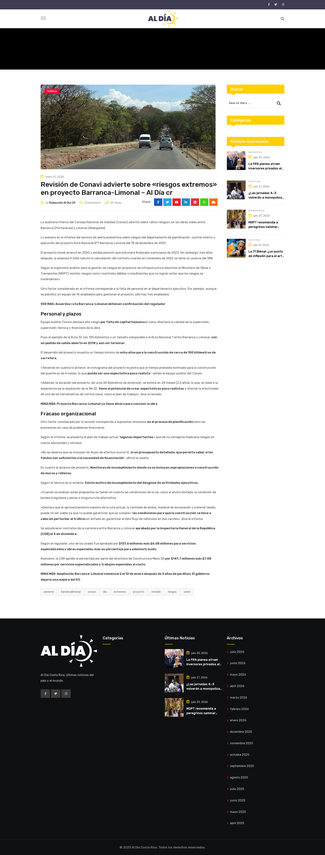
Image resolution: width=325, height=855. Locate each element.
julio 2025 (237, 789)
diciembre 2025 (241, 732)
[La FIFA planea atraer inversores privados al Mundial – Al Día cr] (236, 160)
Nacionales (256, 210)
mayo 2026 (238, 674)
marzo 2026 (238, 697)
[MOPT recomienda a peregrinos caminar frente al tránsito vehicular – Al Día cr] (236, 219)
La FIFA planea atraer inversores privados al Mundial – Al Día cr (265, 168)
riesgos (172, 591)
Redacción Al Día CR (62, 202)
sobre (187, 591)
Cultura (254, 240)
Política (254, 181)
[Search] (282, 19)
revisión (156, 591)
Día (105, 591)
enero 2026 (238, 720)
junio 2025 (237, 800)
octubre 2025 (239, 754)
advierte (49, 591)
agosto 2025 (239, 777)
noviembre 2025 (241, 743)
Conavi (92, 591)
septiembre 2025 (242, 766)
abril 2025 (237, 823)
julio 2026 (237, 652)
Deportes (255, 152)
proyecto (138, 591)
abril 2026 (237, 686)
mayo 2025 (238, 812)
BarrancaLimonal (71, 591)
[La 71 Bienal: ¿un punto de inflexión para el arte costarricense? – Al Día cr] (236, 248)
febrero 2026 (239, 709)
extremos (120, 591)
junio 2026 (237, 663)
